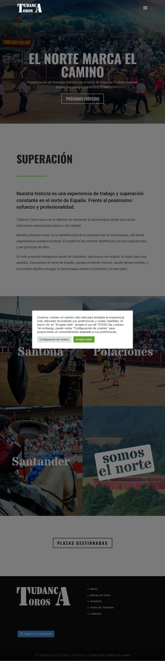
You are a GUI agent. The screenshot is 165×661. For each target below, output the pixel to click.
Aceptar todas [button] (84, 339)
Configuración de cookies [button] (54, 339)
